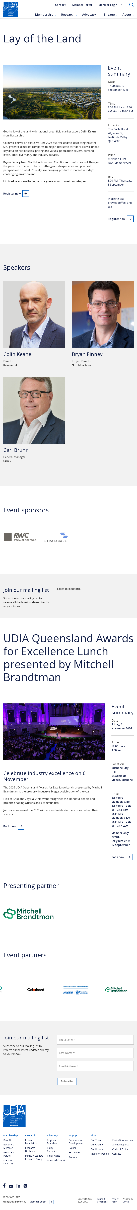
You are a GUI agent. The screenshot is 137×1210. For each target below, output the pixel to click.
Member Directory (8, 1162)
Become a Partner (9, 1154)
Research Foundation (31, 1141)
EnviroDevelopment (123, 1140)
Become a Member (9, 1146)
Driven (126, 1201)
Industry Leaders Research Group (34, 1157)
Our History (97, 1149)
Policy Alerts (53, 1155)
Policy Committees (53, 1149)
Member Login (108, 5)
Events (72, 1147)
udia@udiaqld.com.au (14, 1201)
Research (68, 14)
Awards (73, 1157)
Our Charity (97, 1144)
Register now (12, 193)
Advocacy (89, 14)
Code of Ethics (120, 1149)
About (126, 14)
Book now (9, 826)
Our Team (96, 1140)
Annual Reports (120, 1144)
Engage (109, 14)
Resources (74, 1152)
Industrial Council (56, 1160)
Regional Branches (52, 1141)
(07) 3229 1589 (11, 1196)
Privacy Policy (115, 1200)
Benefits (7, 1140)
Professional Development (76, 1141)
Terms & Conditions (102, 1200)
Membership (44, 14)
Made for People (100, 1153)
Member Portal (82, 5)
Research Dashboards (31, 1149)
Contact (60, 5)
